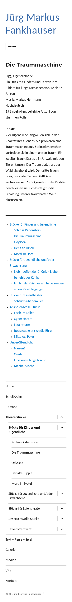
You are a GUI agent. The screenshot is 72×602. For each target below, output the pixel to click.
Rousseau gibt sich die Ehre (33, 331)
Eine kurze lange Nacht (30, 360)
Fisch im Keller (24, 313)
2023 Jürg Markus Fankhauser (23, 594)
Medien (11, 560)
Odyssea (20, 242)
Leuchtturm (22, 325)
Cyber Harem (23, 319)
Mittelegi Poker (24, 336)
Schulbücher (14, 396)
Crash (18, 354)
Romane (11, 407)
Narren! (19, 348)
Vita (8, 570)
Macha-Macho (24, 366)
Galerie (11, 550)
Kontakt (11, 581)
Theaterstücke (16, 417)
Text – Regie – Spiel (19, 539)
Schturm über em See (29, 301)
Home (10, 386)
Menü (12, 46)
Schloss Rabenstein (27, 230)
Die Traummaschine (27, 236)
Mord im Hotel (24, 254)
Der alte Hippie (24, 248)
